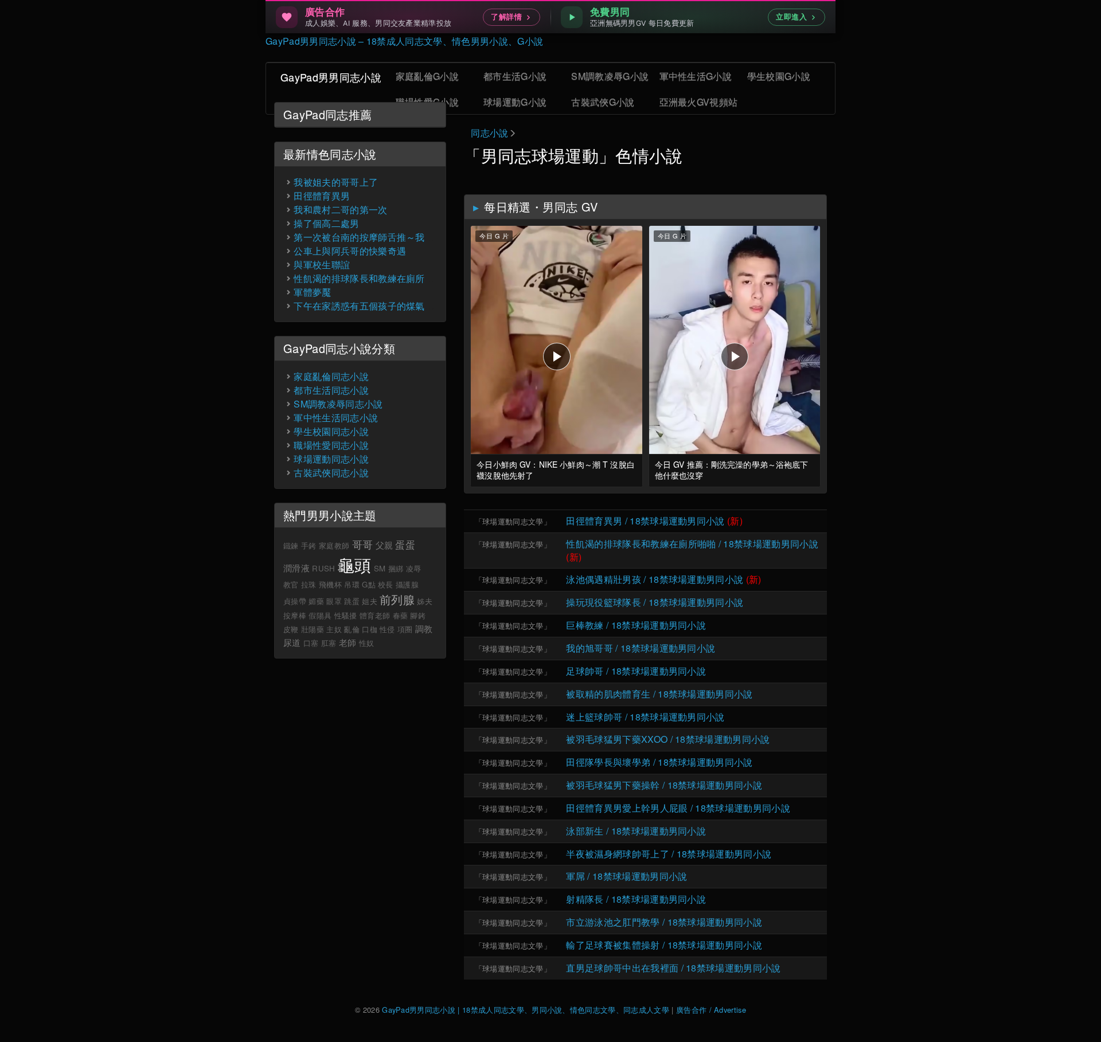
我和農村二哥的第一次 (340, 209)
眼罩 (334, 601)
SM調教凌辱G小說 (610, 76)
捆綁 (396, 568)
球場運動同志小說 (331, 458)
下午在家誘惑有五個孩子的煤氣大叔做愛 (378, 305)
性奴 (366, 642)
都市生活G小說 (514, 76)
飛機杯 (330, 584)
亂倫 (352, 629)
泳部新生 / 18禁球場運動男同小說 (636, 830)
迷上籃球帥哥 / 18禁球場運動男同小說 (645, 716)
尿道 (292, 642)
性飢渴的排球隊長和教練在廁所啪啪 (368, 278)
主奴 (334, 629)
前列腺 (397, 599)
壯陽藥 (312, 629)
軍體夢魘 (312, 292)
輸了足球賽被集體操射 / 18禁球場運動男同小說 (664, 944)
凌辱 (413, 568)
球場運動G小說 (514, 101)
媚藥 (316, 601)
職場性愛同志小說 (331, 445)
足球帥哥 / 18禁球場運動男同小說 (636, 670)
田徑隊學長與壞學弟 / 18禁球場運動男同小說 (659, 762)
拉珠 (309, 584)
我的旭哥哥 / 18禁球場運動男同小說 (640, 648)
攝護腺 (407, 584)
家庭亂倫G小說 (427, 76)
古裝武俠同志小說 (331, 472)
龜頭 (355, 564)
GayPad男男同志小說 (330, 76)
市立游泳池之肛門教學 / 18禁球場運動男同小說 (664, 922)
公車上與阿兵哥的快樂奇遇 (350, 250)
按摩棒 (294, 615)
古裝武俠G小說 (602, 101)
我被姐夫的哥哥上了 (336, 182)
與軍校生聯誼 (322, 264)
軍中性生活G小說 (695, 76)
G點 (369, 584)
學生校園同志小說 (331, 431)
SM (380, 568)
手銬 (309, 545)
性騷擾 (345, 615)
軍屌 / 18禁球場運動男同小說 (626, 876)
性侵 (387, 629)
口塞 (311, 642)
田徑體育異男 (322, 195)
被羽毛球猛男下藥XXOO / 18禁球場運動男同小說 (668, 739)
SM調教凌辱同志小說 (338, 403)
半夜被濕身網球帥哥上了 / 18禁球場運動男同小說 (668, 853)
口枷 (369, 629)
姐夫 (369, 601)
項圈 (405, 629)
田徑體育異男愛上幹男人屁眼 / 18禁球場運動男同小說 (678, 807)
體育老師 (375, 615)
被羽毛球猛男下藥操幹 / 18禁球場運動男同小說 (664, 785)
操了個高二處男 (326, 223)
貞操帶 (294, 601)
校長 (385, 584)
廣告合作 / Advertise (711, 1009)
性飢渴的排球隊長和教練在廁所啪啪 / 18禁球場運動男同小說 (692, 543)
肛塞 (329, 642)
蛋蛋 (405, 544)
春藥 (400, 615)
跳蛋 (352, 601)
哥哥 (362, 543)
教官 (291, 584)
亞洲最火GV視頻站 (698, 101)
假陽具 (320, 615)
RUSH (323, 568)
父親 (384, 545)
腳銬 (417, 615)
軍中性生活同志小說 (336, 417)
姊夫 (424, 601)
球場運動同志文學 (513, 521)
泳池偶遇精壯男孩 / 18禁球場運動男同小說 (654, 579)
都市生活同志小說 (331, 390)
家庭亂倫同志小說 (331, 376)
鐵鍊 (291, 545)
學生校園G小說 (778, 76)
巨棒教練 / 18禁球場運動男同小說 (636, 625)
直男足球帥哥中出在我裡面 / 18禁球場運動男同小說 (673, 967)
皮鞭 (291, 629)
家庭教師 (334, 545)
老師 (348, 642)
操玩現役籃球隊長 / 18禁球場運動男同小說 (654, 602)
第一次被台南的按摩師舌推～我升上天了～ (382, 237)
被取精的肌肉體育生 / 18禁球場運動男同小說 (659, 693)
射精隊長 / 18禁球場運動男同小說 (636, 899)
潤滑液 (296, 568)
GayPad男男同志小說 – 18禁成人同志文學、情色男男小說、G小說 (404, 41)
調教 (424, 628)
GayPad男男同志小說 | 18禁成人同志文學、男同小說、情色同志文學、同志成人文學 (525, 1009)
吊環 (352, 584)
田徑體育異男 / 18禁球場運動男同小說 (645, 520)
